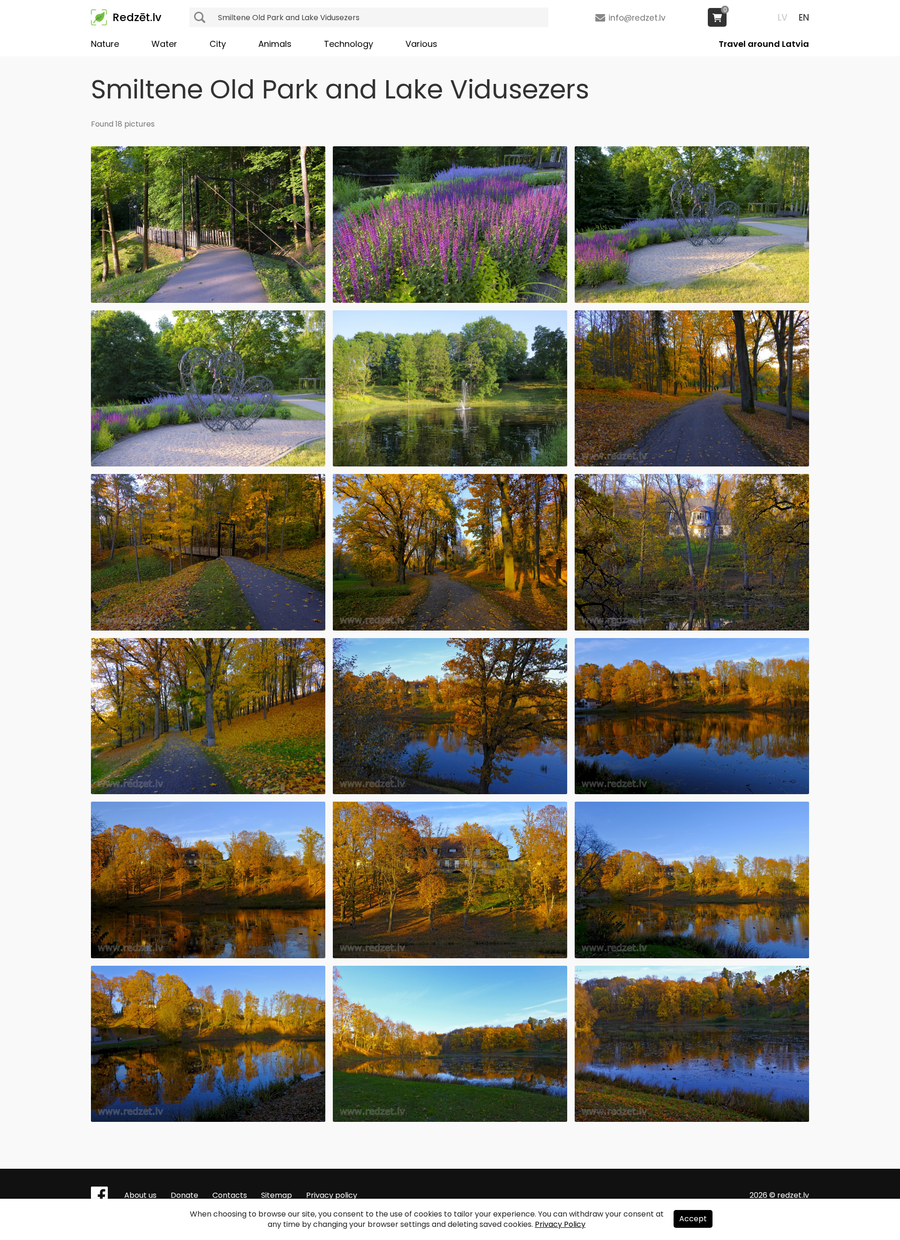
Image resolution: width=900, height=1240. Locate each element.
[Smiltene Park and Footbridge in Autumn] (208, 628)
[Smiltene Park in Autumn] (692, 463)
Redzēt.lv (136, 17)
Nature (105, 44)
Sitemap (276, 1195)
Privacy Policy (560, 1224)
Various (421, 44)
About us (140, 1195)
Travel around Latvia (764, 44)
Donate (184, 1195)
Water (164, 44)
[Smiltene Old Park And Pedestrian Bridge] (208, 300)
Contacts (229, 1195)
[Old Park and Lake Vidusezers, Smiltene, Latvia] (450, 791)
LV (783, 17)
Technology (348, 44)
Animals (275, 44)
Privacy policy (331, 1195)
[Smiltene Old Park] (450, 300)
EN (804, 17)
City (218, 44)
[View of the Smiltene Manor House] (208, 955)
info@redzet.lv (637, 17)
